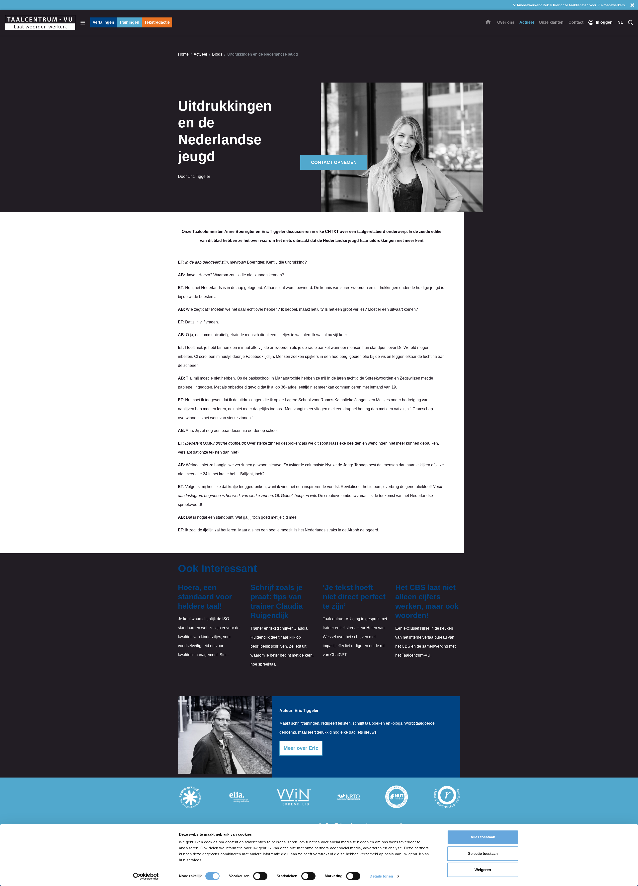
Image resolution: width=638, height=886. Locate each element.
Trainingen (129, 22)
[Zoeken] (630, 22)
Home (183, 54)
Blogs (217, 54)
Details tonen (381, 876)
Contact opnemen (334, 162)
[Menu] (82, 22)
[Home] (488, 22)
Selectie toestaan (483, 853)
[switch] (260, 876)
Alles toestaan (483, 837)
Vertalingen (103, 22)
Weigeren (483, 870)
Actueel (200, 54)
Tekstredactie (157, 22)
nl (620, 22)
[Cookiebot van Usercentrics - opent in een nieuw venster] (146, 876)
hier (556, 5)
